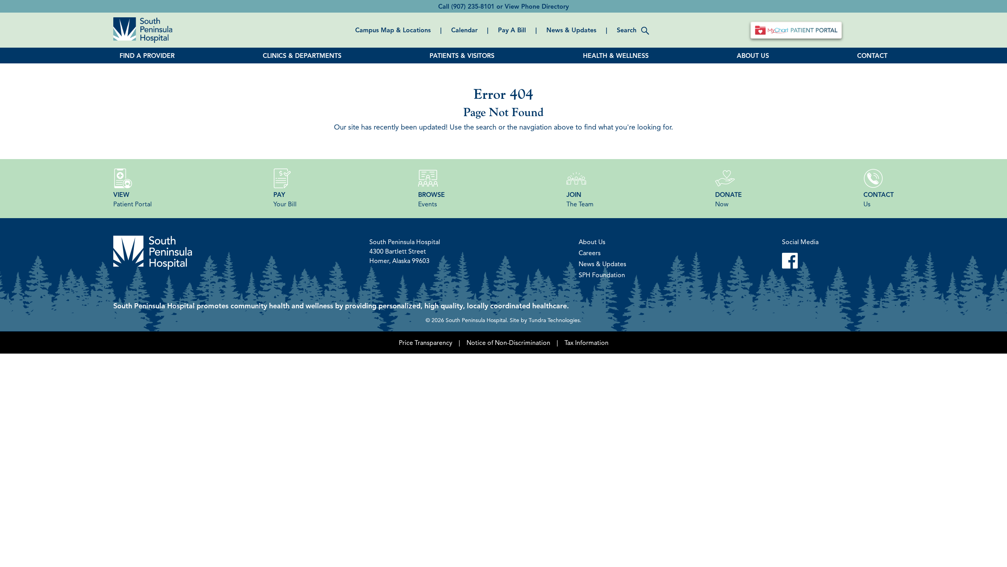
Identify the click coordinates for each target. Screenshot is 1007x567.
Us (878, 199)
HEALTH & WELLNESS (616, 55)
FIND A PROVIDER (147, 55)
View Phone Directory (537, 6)
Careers (590, 253)
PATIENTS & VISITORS (462, 55)
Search (626, 30)
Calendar (464, 30)
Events (431, 199)
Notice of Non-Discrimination (508, 342)
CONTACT (872, 55)
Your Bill (285, 199)
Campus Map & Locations (393, 30)
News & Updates (571, 30)
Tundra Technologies (554, 319)
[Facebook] (800, 261)
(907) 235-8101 (472, 6)
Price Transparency (425, 342)
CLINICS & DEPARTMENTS (302, 55)
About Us (592, 242)
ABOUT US (753, 55)
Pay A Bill (512, 30)
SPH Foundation (602, 275)
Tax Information (586, 342)
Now (728, 199)
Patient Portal (132, 199)
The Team (580, 199)
